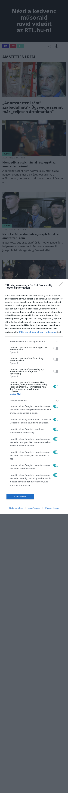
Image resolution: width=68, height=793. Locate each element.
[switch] (55, 348)
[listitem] (34, 341)
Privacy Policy (52, 508)
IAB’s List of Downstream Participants (37, 332)
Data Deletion (16, 508)
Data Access (34, 508)
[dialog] (34, 396)
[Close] (62, 285)
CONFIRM (20, 496)
